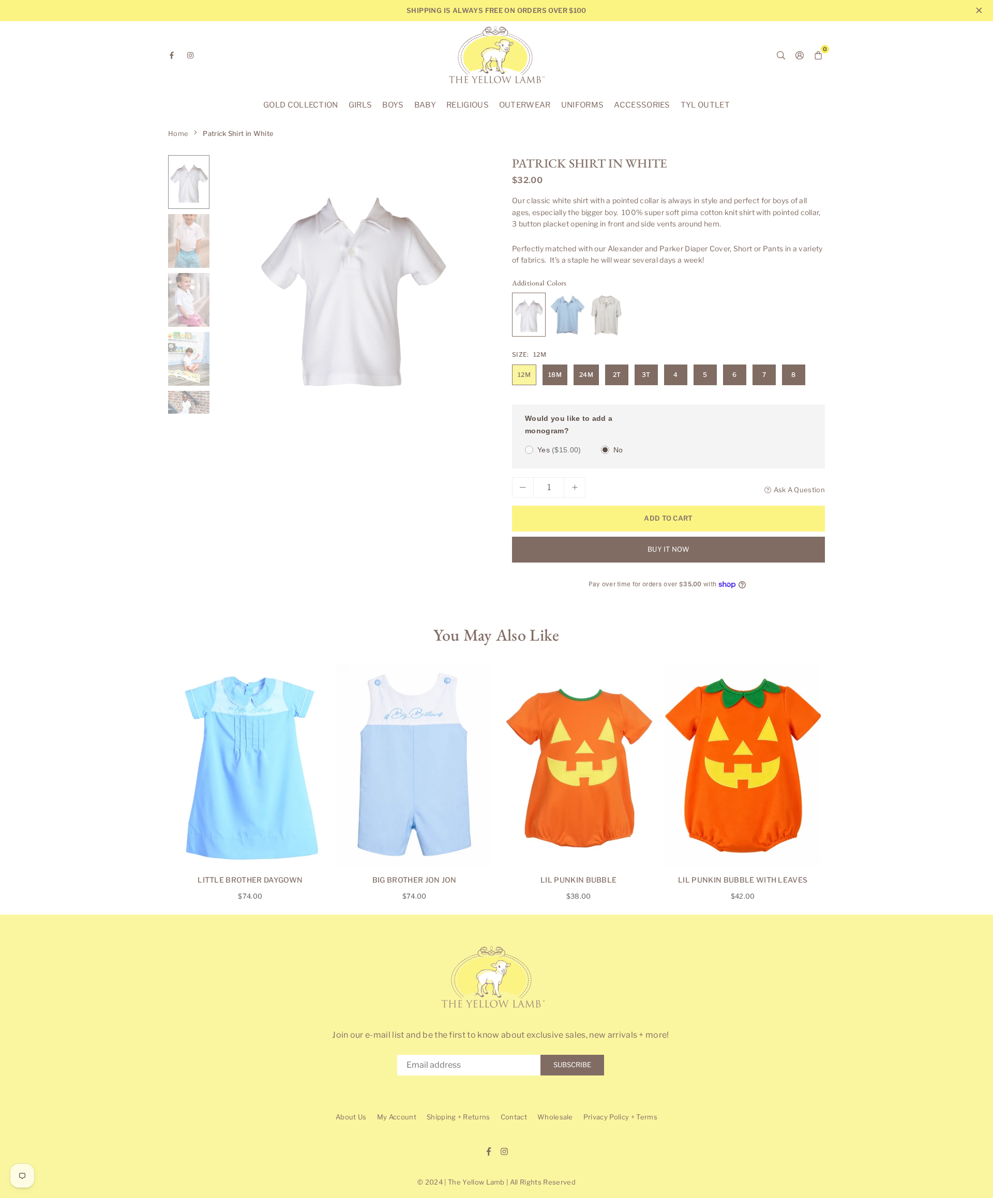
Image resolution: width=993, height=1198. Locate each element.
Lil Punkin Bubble (578, 879)
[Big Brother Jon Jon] (414, 765)
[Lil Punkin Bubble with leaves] (743, 765)
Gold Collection (300, 105)
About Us (351, 1117)
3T (646, 374)
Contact (514, 1117)
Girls (360, 105)
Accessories (642, 105)
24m (586, 374)
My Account (396, 1117)
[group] (352, 284)
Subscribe (572, 1064)
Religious (467, 105)
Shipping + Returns (458, 1117)
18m (555, 374)
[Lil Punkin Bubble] (579, 765)
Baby (425, 105)
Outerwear (525, 105)
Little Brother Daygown (250, 879)
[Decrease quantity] (523, 487)
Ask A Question (799, 490)
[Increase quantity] (574, 487)
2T (617, 374)
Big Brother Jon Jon (414, 879)
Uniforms (582, 105)
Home (178, 133)
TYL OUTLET (705, 105)
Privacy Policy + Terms (620, 1117)
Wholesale (555, 1117)
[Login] (799, 55)
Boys (392, 105)
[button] (471, 288)
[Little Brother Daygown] (250, 765)
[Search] (781, 55)
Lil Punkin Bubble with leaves (742, 879)
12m (524, 374)
